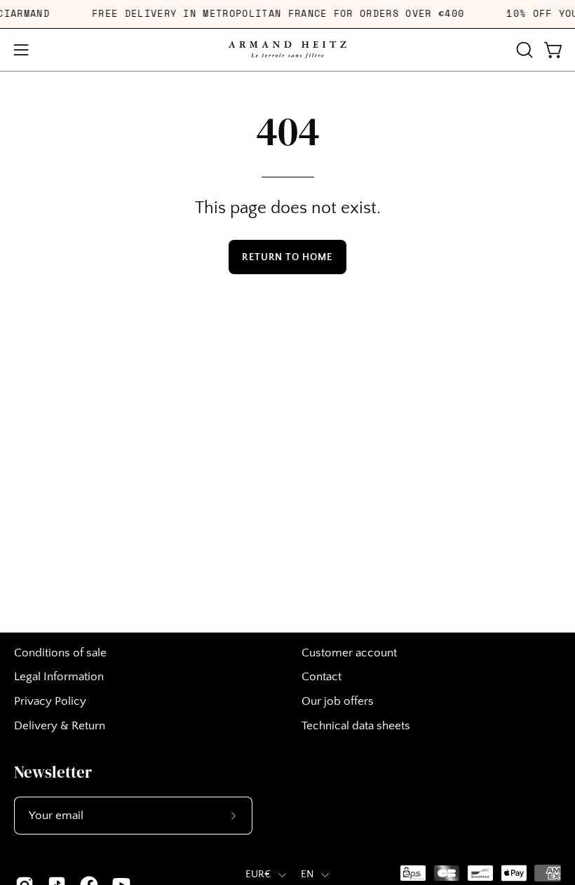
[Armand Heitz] (287, 49)
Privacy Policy (50, 701)
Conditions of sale (60, 653)
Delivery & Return (59, 726)
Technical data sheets (356, 726)
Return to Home (287, 257)
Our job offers (338, 701)
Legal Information (59, 676)
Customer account (349, 653)
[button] (523, 50)
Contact (321, 676)
